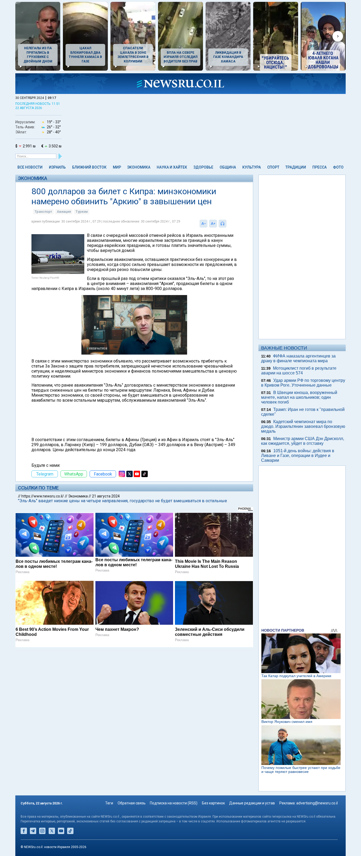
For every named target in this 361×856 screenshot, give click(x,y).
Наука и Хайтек (172, 167)
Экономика (138, 167)
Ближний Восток (89, 167)
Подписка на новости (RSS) (173, 803)
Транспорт (43, 212)
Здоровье (203, 167)
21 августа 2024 (106, 496)
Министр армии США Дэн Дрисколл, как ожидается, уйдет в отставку (302, 441)
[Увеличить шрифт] (213, 224)
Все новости (30, 167)
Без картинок (213, 803)
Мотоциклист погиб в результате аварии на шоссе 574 (298, 370)
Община (228, 167)
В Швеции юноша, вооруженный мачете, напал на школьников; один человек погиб (299, 397)
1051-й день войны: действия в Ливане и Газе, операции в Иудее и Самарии (297, 456)
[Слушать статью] (228, 224)
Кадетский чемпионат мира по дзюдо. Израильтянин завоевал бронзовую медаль (303, 426)
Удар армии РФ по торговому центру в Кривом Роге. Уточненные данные (303, 382)
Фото (338, 167)
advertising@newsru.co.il (317, 803)
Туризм (82, 212)
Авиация (64, 212)
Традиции (295, 167)
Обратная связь (132, 803)
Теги (109, 803)
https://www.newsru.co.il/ (42, 496)
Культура (251, 167)
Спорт (273, 167)
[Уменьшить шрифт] (203, 224)
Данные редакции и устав (252, 803)
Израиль (57, 167)
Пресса (319, 167)
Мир (117, 167)
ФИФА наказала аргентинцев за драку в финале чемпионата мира (298, 358)
